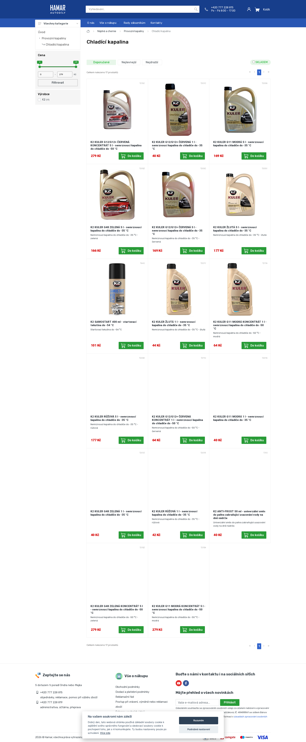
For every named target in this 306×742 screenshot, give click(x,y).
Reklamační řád (124, 696)
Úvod (41, 32)
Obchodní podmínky (127, 687)
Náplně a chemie (106, 31)
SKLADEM (261, 62)
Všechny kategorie (56, 23)
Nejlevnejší (129, 62)
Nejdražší (152, 62)
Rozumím (198, 720)
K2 (45, 99)
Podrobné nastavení (198, 729)
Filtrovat (58, 82)
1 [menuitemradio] (259, 72)
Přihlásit (230, 702)
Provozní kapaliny (54, 38)
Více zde (105, 733)
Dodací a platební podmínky (132, 691)
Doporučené (101, 62)
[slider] (39, 67)
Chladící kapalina (57, 44)
